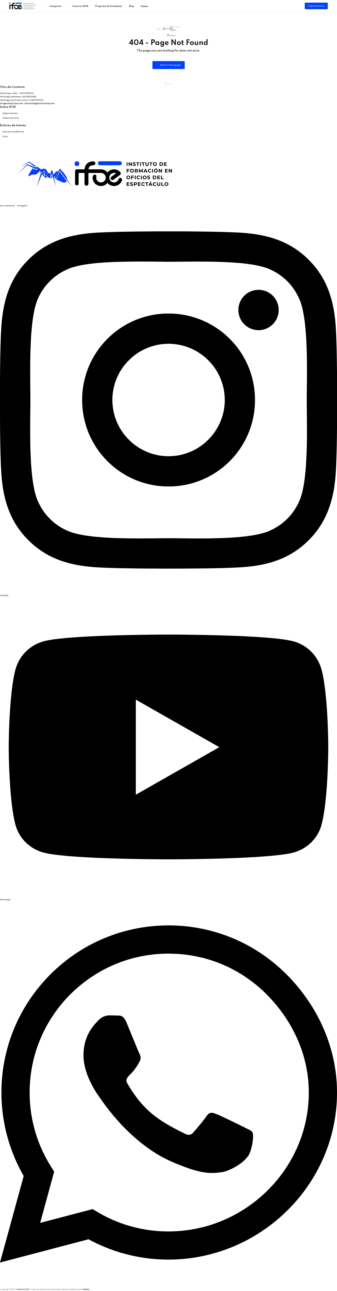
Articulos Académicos (13, 131)
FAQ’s (5, 136)
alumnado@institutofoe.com (39, 103)
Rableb (86, 1289)
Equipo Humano (10, 113)
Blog (131, 6)
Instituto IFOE (23, 1289)
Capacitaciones (316, 6)
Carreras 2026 (80, 6)
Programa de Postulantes (108, 6)
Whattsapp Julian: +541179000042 (17, 93)
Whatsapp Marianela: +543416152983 (18, 96)
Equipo (144, 6)
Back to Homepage (170, 65)
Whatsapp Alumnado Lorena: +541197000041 (21, 100)
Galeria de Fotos (11, 118)
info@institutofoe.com (11, 103)
